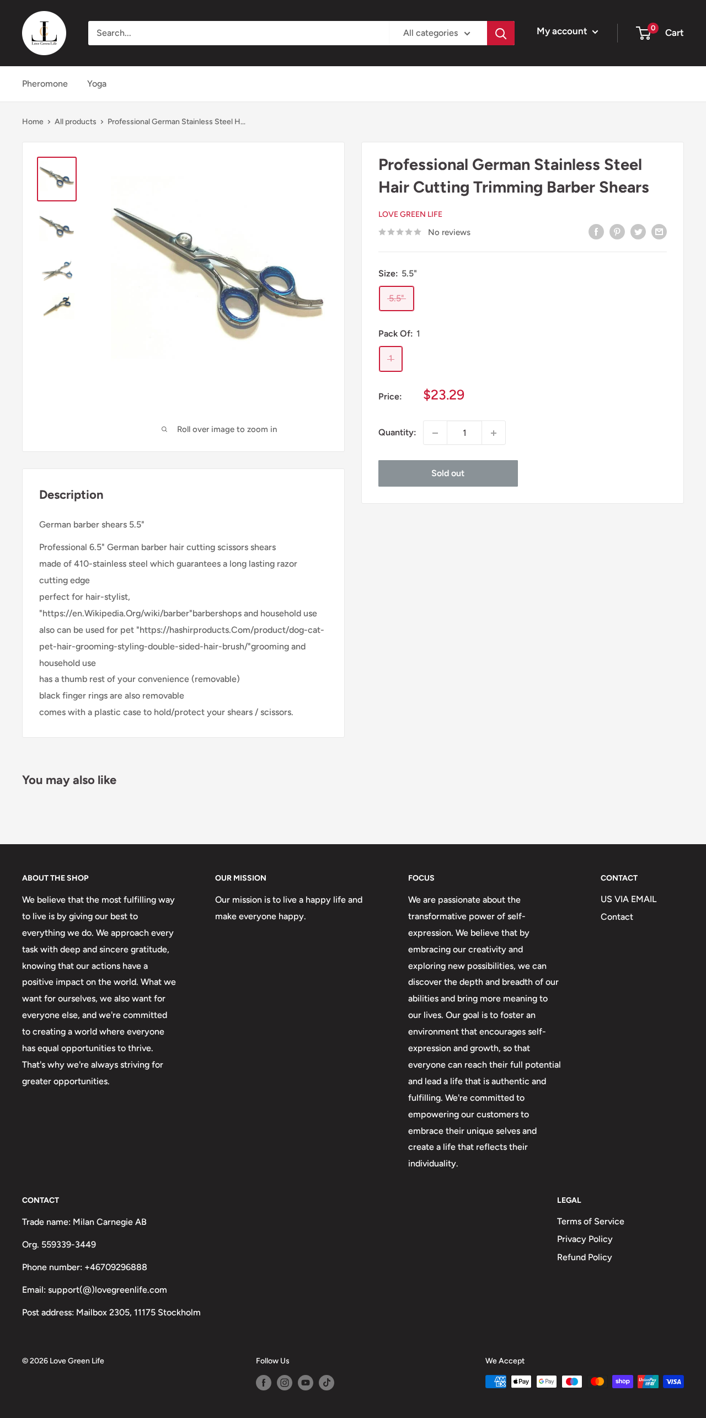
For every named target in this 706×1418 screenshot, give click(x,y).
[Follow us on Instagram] (284, 1382)
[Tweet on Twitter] (638, 231)
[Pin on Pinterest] (617, 231)
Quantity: (397, 433)
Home (33, 121)
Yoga (96, 83)
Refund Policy (584, 1257)
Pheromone (45, 83)
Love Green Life (410, 215)
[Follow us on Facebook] (263, 1382)
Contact (617, 916)
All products (76, 121)
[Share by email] (659, 231)
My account (563, 30)
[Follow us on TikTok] (326, 1382)
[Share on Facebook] (596, 231)
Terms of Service (590, 1221)
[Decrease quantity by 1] (435, 433)
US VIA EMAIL (628, 899)
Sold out (447, 473)
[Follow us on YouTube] (305, 1382)
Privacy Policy (585, 1239)
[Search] (501, 33)
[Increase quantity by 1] (493, 433)
